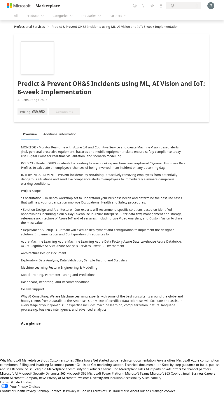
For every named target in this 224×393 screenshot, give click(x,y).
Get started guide (105, 360)
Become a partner (63, 364)
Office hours (83, 360)
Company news (35, 378)
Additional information (60, 134)
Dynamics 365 (56, 373)
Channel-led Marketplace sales (123, 369)
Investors (83, 378)
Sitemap (43, 391)
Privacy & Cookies (79, 391)
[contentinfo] (48, 26)
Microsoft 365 (76, 373)
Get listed (83, 364)
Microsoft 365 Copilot (166, 373)
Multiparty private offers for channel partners (178, 369)
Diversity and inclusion (106, 378)
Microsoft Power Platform (105, 373)
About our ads (140, 391)
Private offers (165, 360)
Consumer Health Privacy (18, 391)
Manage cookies (163, 391)
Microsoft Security (32, 373)
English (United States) (16, 382)
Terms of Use (102, 391)
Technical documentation (137, 360)
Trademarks (120, 391)
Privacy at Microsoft (61, 378)
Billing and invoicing (34, 364)
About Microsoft (12, 378)
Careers (209, 373)
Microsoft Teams (137, 373)
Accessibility (132, 378)
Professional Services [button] (29, 26)
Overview (30, 134)
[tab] (31, 134)
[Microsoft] (19, 5)
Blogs (45, 360)
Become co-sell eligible (29, 369)
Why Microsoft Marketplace (20, 360)
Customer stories (62, 360)
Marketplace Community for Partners (73, 369)
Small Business (192, 373)
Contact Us (57, 391)
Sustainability (151, 378)
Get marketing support (107, 364)
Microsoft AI (9, 373)
